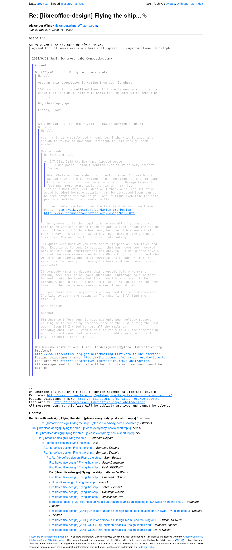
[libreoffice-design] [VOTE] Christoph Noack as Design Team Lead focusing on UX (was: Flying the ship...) (117, 502)
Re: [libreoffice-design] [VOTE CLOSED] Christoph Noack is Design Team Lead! (100, 525)
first (63, 3)
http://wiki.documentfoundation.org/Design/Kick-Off (89, 213)
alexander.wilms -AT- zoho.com (76, 25)
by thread (182, 3)
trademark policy (146, 547)
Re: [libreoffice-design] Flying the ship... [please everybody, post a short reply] (90, 423)
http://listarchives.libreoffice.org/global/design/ (105, 361)
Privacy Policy (36, 536)
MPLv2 (179, 540)
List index (197, 3)
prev (39, 3)
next (45, 3)
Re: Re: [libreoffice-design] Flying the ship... (74, 457)
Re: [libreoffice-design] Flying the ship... (85, 15)
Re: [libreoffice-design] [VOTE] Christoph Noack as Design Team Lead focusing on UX (104, 520)
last (81, 3)
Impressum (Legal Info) (57, 536)
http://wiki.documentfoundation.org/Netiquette (124, 357)
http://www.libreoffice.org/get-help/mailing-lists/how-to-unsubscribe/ (97, 354)
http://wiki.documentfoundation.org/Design (94, 209)
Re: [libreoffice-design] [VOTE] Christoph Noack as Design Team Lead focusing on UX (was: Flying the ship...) (119, 511)
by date (170, 3)
